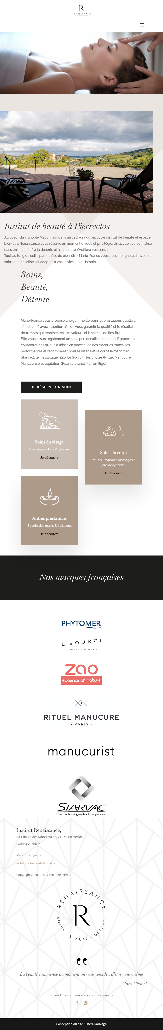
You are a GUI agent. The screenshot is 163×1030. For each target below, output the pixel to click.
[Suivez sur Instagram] (85, 1003)
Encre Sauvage (96, 1024)
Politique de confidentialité (35, 863)
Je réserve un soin (51, 387)
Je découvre (49, 458)
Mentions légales (28, 855)
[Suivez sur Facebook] (77, 1003)
